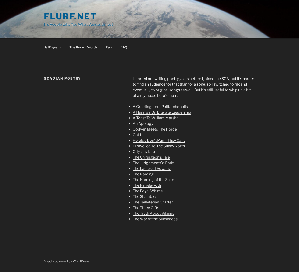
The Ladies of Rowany (152, 168)
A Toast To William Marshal (156, 118)
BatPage (50, 47)
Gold (137, 135)
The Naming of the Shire (153, 180)
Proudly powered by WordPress (66, 261)
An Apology (143, 123)
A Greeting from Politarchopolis (160, 107)
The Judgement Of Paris (153, 163)
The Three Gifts (146, 208)
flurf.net (70, 16)
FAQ (124, 47)
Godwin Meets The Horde (155, 129)
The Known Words (83, 47)
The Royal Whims (148, 191)
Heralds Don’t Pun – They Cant (159, 140)
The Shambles (145, 196)
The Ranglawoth (147, 185)
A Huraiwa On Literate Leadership (162, 112)
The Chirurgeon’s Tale (151, 157)
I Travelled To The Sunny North (159, 146)
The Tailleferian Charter (153, 202)
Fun (109, 47)
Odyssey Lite (144, 151)
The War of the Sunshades (155, 219)
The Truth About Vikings (153, 213)
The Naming (143, 174)
